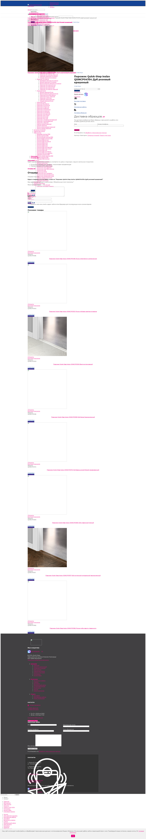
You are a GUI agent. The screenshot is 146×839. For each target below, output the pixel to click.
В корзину (77, 90)
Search (17, 794)
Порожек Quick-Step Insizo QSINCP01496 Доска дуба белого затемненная (73, 258)
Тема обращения (68, 729)
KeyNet (40, 792)
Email (30, 201)
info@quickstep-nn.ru (34, 782)
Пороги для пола (105, 135)
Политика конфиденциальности (38, 660)
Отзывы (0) (34, 157)
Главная (30, 18)
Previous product (33, 19)
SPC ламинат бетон (43, 17)
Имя (75, 124)
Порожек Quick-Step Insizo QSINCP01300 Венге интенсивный (73, 364)
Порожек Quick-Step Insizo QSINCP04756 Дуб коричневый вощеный (52, 72)
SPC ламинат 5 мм (42, 15)
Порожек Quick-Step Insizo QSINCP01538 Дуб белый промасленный (73, 417)
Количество (79, 89)
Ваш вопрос (31, 746)
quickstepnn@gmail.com (35, 717)
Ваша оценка (32, 184)
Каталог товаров (38, 18)
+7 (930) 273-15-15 (33, 709)
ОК (73, 836)
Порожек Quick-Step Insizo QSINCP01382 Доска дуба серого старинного (73, 628)
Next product (32, 25)
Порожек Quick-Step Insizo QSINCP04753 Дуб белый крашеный (50, 22)
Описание (34, 156)
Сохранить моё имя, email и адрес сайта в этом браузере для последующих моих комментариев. (60, 204)
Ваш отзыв (31, 196)
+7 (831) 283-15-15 (33, 708)
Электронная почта (69, 725)
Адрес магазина (35, 705)
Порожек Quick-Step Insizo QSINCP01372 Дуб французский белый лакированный (73, 470)
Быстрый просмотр (34, 253)
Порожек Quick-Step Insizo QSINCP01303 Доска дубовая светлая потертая (73, 311)
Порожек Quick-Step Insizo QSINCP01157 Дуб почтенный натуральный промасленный (73, 575)
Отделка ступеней (49, 18)
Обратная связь (33, 720)
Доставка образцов (80, 113)
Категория (33, 11)
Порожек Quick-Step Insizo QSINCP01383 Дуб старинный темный (73, 522)
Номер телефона (102, 124)
